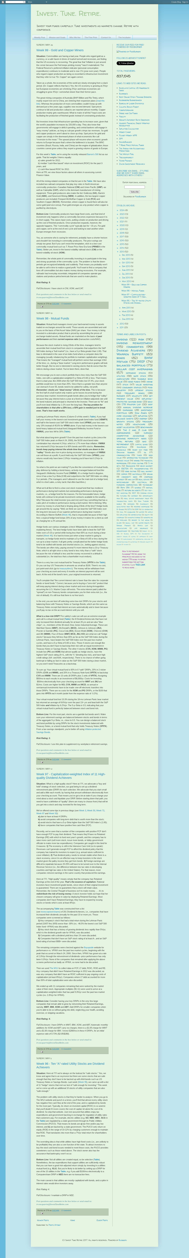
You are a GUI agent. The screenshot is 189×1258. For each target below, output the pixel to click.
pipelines (123, 520)
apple (150, 512)
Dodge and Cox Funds (128, 113)
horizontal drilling (143, 539)
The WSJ (54, 968)
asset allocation (126, 427)
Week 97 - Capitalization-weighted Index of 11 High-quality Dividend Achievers (70, 775)
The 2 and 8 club (135, 430)
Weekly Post (39, 37)
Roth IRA (125, 487)
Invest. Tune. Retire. (68, 13)
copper (124, 474)
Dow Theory (143, 501)
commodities (134, 346)
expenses (131, 504)
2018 (122, 233)
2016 (122, 240)
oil (145, 452)
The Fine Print (91, 37)
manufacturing (134, 517)
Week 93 (53, 813)
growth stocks (125, 421)
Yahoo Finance (125, 160)
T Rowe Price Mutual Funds (131, 145)
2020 (122, 225)
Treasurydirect (126, 157)
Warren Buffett (130, 354)
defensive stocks (136, 372)
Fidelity (122, 116)
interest (134, 496)
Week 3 (82, 810)
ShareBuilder (125, 142)
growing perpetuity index (131, 438)
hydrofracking (122, 542)
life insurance (141, 528)
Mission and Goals (57, 37)
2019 (122, 229)
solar (119, 544)
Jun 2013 (126, 277)
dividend (122, 339)
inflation (142, 415)
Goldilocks (130, 466)
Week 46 (66, 515)
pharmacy (144, 504)
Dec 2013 (126, 255)
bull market (147, 471)
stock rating (137, 463)
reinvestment (122, 531)
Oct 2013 (126, 262)
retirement (123, 444)
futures (123, 496)
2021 (122, 221)
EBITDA (125, 468)
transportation (141, 468)
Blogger (122, 1240)
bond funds (134, 381)
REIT (134, 493)
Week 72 (100, 810)
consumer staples (131, 387)
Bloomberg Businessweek (130, 100)
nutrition (133, 542)
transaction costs (124, 501)
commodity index (129, 476)
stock (125, 384)
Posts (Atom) (54, 1225)
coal (121, 512)
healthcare (139, 424)
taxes (139, 455)
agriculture (123, 378)
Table (53, 154)
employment (127, 539)
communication (123, 455)
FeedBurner (140, 196)
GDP (136, 509)
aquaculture (122, 528)
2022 (122, 217)
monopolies (148, 517)
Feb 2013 (126, 315)
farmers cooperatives (127, 484)
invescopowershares (50, 912)
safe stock (140, 375)
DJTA (129, 509)
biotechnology (123, 482)
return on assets (133, 490)
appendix (142, 536)
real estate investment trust (136, 498)
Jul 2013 (126, 274)
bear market (146, 466)
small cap (129, 523)
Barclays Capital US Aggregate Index (134, 89)
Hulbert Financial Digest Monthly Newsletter (134, 124)
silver (119, 523)
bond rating (130, 471)
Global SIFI (129, 534)
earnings (128, 410)
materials (137, 474)
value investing (144, 384)
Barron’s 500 (93, 154)
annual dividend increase (138, 407)
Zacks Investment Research (132, 164)
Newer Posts (43, 1220)
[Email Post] (41, 306)
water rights (144, 523)
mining (137, 460)
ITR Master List (131, 404)
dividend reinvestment (135, 343)
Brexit (145, 531)
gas (144, 441)
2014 (122, 248)
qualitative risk (123, 506)
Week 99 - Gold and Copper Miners (60, 50)
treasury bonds (134, 393)
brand (150, 474)
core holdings (124, 415)
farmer (121, 395)
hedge (150, 381)
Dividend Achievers (131, 350)
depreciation (136, 515)
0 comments (66, 303)
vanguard (131, 512)
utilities (121, 375)
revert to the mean (140, 520)
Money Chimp (125, 132)
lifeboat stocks (144, 390)
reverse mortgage (141, 506)
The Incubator (124, 37)
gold (150, 401)
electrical (142, 482)
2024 (122, 210)
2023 (122, 214)
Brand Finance (124, 525)
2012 (122, 323)
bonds (121, 358)
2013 (122, 251)
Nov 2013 (126, 258)
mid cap (131, 479)
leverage (120, 517)
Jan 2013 (126, 319)
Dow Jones (141, 412)
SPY (121, 138)
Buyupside (89, 947)
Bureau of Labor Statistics (131, 103)
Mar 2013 (127, 311)
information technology (137, 457)
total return (125, 441)
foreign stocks (146, 493)
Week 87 (40, 813)
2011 (122, 327)
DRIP (141, 361)
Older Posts (102, 1220)
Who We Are (74, 37)
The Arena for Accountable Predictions (131, 149)
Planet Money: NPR (128, 135)
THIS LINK (140, 564)
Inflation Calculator (129, 128)
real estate (143, 479)
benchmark (146, 427)
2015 (122, 244)
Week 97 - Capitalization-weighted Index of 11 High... (134, 295)
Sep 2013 (126, 266)
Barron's (123, 93)
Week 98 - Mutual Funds (52, 318)
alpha (133, 536)
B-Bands (120, 509)
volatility (137, 395)
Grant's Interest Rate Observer (134, 120)
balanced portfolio (131, 365)
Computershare (126, 110)
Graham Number (125, 452)
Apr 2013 (126, 307)
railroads (141, 447)
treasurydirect (65, 568)
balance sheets (125, 418)
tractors (135, 531)
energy (143, 418)
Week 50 (91, 810)
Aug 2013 (126, 270)
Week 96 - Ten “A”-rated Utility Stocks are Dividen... (136, 301)
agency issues (122, 536)
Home (72, 1220)
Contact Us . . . (107, 37)
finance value (123, 460)
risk (141, 339)
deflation (123, 515)
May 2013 (126, 281)
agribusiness (123, 432)
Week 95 (83, 1082)
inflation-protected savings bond (135, 400)
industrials (122, 447)
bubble (119, 504)
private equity (145, 542)
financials (121, 449)
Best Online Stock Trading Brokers (135, 97)
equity (147, 515)
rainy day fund (140, 449)
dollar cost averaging (135, 369)
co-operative (147, 509)
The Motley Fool (126, 154)
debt (150, 404)
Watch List (143, 525)
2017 (122, 236)
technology (148, 484)
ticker (126, 544)
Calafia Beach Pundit (129, 106)
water (141, 512)
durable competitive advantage (135, 434)
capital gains (141, 444)
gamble (138, 487)
